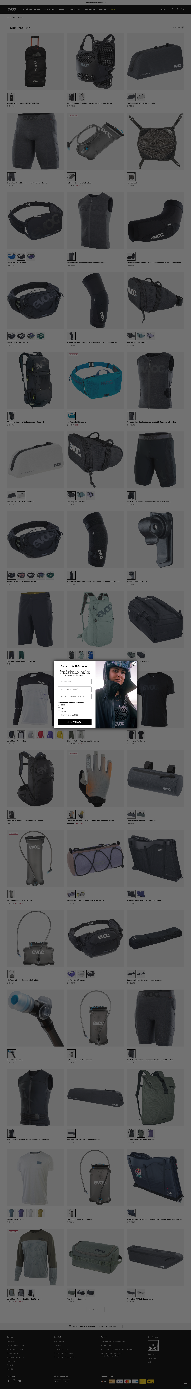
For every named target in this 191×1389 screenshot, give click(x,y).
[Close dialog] (134, 664)
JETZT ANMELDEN (75, 722)
